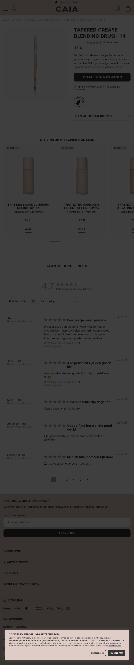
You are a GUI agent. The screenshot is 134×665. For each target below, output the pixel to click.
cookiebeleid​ (114, 645)
